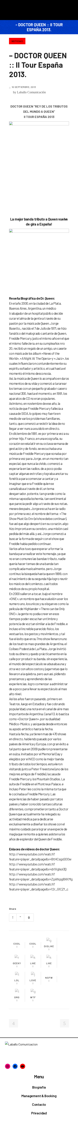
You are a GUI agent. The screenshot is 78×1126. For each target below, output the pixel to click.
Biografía (39, 1087)
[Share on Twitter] (25, 908)
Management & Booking (38, 1096)
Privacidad (39, 1113)
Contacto (39, 1104)
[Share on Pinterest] (36, 908)
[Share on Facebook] (20, 908)
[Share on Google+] (31, 908)
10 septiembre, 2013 (23, 87)
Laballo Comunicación (31, 92)
